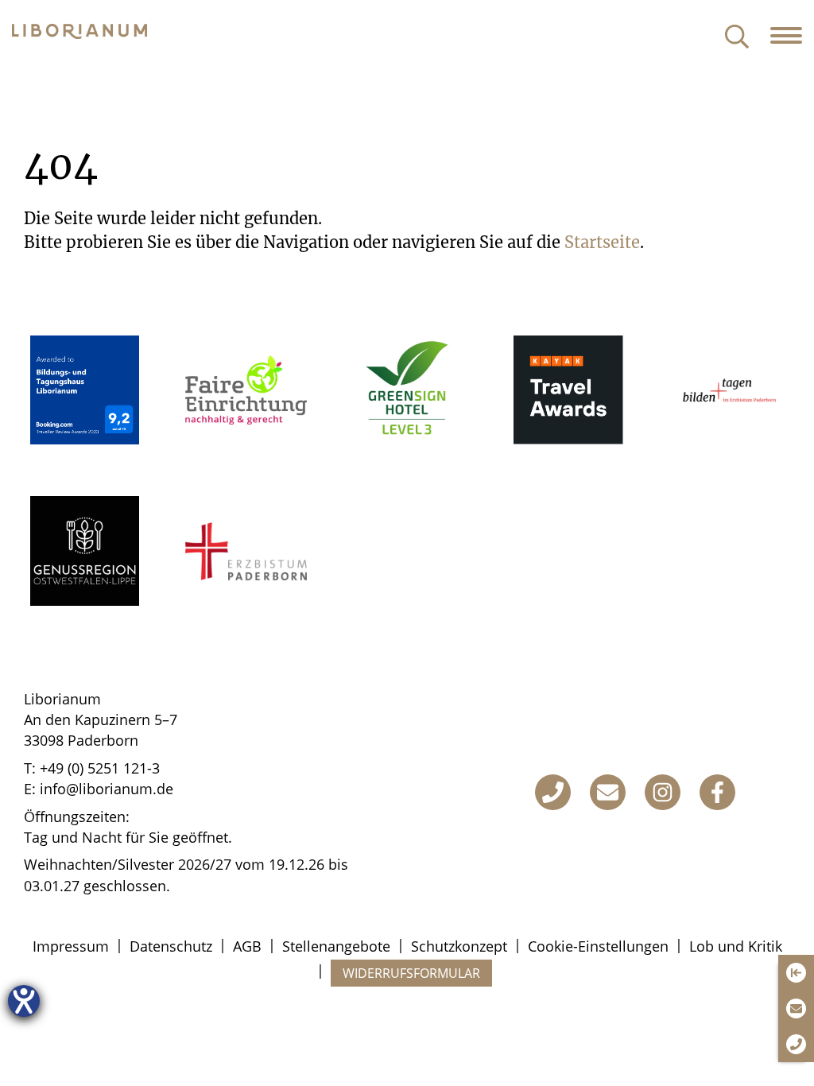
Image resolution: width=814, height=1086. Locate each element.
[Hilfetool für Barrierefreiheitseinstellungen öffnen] (24, 1001)
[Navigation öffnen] (792, 36)
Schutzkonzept (459, 946)
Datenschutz (171, 946)
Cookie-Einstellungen (598, 946)
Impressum (71, 946)
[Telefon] (553, 792)
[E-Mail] (608, 792)
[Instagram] (662, 792)
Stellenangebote (336, 946)
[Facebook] (717, 792)
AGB (247, 946)
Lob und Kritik (735, 946)
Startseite (602, 242)
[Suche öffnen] (737, 38)
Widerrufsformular (411, 973)
